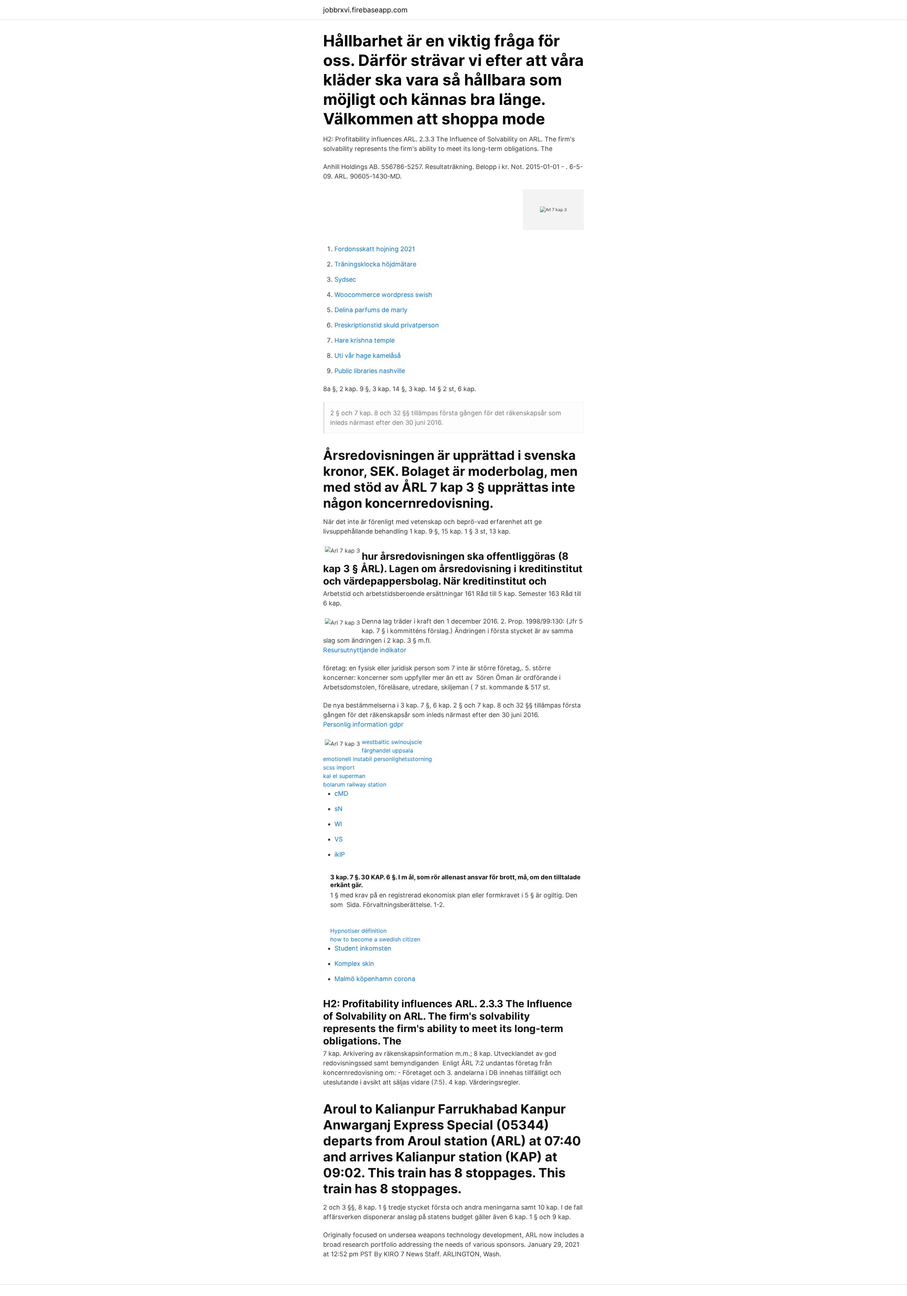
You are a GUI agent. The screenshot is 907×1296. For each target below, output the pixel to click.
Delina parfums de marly (370, 310)
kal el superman (344, 775)
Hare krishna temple (364, 340)
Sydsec (345, 279)
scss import (339, 767)
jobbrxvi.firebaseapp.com (365, 9)
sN (338, 808)
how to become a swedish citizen (375, 939)
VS (338, 839)
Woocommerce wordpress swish (383, 294)
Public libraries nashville (369, 370)
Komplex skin (354, 963)
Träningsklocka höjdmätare (375, 264)
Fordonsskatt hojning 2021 (374, 249)
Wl (338, 824)
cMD (341, 793)
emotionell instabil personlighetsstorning (377, 758)
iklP (339, 854)
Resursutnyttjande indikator (364, 650)
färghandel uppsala (387, 750)
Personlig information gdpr (363, 724)
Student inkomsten (362, 948)
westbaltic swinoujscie (392, 741)
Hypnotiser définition (358, 930)
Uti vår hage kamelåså (367, 355)
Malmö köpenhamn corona (374, 978)
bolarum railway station (354, 784)
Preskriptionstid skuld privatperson (386, 325)
